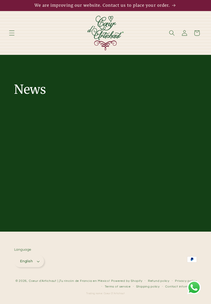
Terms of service (118, 286)
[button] (12, 33)
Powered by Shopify (127, 281)
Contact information (181, 286)
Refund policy (159, 281)
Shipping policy (148, 286)
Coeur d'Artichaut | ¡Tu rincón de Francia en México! (69, 281)
